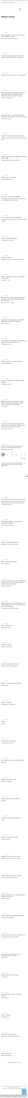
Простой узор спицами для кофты (11, 683)
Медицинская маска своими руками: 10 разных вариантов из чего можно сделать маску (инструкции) (13, 604)
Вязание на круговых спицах (10, 664)
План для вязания (6, 625)
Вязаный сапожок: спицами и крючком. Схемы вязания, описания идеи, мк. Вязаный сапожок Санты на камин (13, 94)
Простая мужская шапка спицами (11, 875)
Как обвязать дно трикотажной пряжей (13, 760)
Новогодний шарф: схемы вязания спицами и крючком (11, 522)
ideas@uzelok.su (22, 1088)
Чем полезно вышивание (8, 741)
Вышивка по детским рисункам (10, 856)
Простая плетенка (6, 702)
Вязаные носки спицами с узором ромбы (13, 75)
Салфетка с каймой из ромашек (10, 818)
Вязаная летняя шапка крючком (10, 798)
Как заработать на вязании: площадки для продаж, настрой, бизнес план (13, 341)
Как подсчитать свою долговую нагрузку (13, 499)
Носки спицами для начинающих (11, 217)
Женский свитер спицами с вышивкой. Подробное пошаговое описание (13, 320)
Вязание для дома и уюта (8, 779)
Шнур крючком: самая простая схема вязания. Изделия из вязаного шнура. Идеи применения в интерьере (12, 403)
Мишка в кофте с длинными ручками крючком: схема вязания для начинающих (13, 115)
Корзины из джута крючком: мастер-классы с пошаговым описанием (12, 446)
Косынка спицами (6, 257)
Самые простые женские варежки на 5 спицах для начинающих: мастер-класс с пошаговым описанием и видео (13, 425)
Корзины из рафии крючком (9, 542)
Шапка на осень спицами (8, 1034)
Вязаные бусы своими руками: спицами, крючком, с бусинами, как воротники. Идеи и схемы (13, 299)
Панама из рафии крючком (9, 238)
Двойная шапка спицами (8, 177)
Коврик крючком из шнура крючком (12, 361)
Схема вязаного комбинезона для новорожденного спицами (11, 954)
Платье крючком (6, 1053)
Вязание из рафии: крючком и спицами (13, 136)
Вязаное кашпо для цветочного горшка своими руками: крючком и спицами (13, 56)
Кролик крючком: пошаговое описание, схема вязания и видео (13, 35)
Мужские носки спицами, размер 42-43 (13, 935)
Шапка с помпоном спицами (9, 837)
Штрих (3, 721)
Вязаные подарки (6, 644)
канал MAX (21, 1095)
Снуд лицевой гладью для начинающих (13, 915)
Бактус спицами (6, 1015)
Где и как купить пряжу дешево (10, 196)
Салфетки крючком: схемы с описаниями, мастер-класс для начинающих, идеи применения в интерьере (13, 582)
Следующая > (23, 458)
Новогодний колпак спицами (10, 975)
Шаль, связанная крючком (9, 561)
